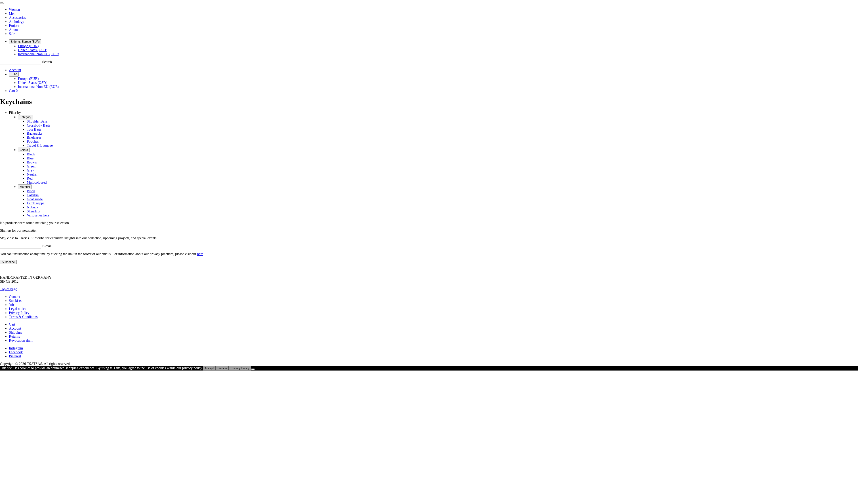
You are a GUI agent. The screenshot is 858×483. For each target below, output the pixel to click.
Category (25, 117)
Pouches (33, 141)
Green (31, 166)
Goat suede (35, 199)
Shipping (15, 332)
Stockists (15, 301)
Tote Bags (34, 129)
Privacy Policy (19, 313)
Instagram (16, 348)
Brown (32, 162)
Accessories (17, 17)
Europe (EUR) (28, 46)
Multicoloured (37, 182)
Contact (14, 297)
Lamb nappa (35, 203)
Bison (31, 191)
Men (12, 13)
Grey (30, 170)
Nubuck (32, 207)
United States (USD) (32, 50)
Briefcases (34, 137)
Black (31, 154)
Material (25, 187)
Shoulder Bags (37, 121)
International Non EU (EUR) (38, 54)
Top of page (8, 289)
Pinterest (15, 356)
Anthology (16, 21)
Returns (14, 336)
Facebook (16, 352)
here (200, 254)
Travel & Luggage (40, 145)
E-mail (47, 246)
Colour (24, 150)
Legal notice (17, 309)
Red (30, 178)
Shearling (33, 211)
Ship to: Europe (25, 41)
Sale (12, 34)
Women (14, 9)
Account (15, 70)
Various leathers (38, 215)
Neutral (32, 174)
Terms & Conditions (23, 317)
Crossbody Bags (38, 125)
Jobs (12, 305)
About (13, 30)
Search (47, 62)
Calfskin (33, 195)
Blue (30, 158)
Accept (209, 368)
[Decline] (253, 369)
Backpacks (34, 133)
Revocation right (20, 340)
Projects (14, 26)
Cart (12, 324)
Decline (222, 368)
